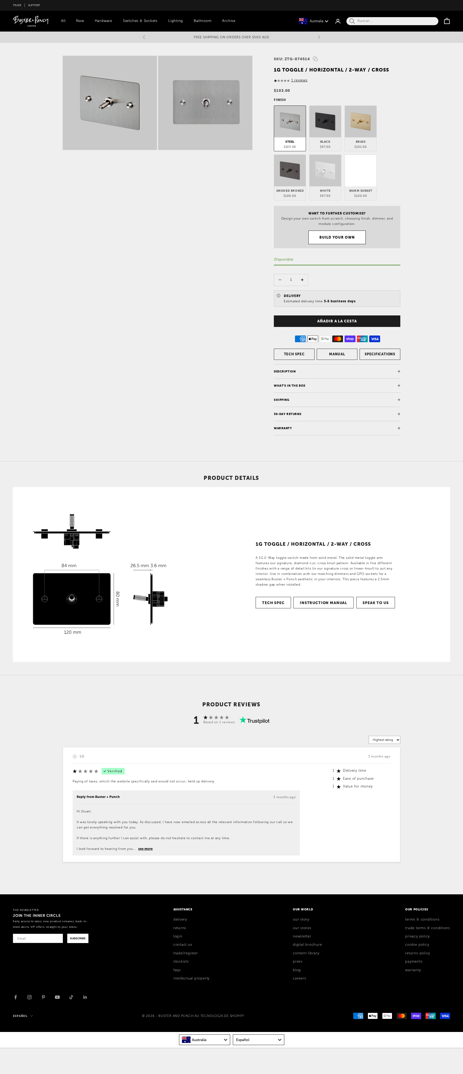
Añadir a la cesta (337, 321)
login (177, 936)
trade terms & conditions (427, 928)
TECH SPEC (294, 354)
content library (306, 953)
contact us (182, 945)
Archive (228, 21)
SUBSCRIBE (78, 938)
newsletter (302, 936)
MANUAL (337, 354)
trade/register (185, 953)
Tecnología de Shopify (222, 1016)
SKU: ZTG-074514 (292, 59)
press (298, 961)
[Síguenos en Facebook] (15, 997)
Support (34, 5)
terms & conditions (422, 919)
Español (20, 1016)
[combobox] (204, 1039)
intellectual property (191, 978)
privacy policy (417, 936)
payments (413, 961)
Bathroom (202, 21)
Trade (17, 5)
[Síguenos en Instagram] (29, 997)
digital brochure (307, 945)
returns (179, 928)
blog (297, 970)
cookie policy (417, 945)
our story (301, 919)
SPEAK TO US (376, 603)
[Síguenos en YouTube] (57, 997)
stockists (181, 961)
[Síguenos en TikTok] (71, 997)
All (63, 21)
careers (299, 978)
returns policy (417, 953)
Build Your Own (337, 237)
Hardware (103, 21)
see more (145, 849)
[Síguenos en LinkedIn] (85, 997)
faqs (177, 970)
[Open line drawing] (100, 574)
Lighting (175, 21)
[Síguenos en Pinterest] (43, 997)
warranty (413, 970)
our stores (302, 928)
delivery (180, 919)
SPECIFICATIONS (380, 354)
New (80, 21)
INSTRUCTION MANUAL (323, 603)
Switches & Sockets (140, 21)
